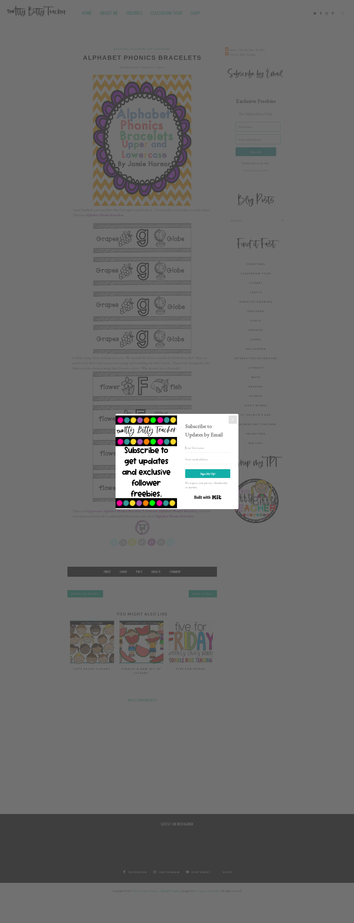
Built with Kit (207, 497)
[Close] (233, 420)
